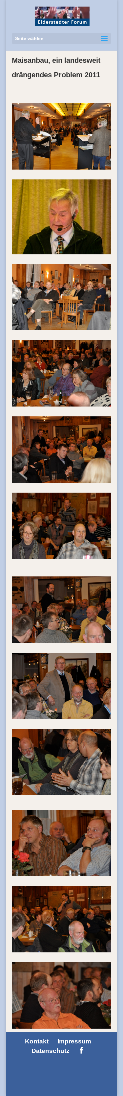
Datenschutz (50, 1050)
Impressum (74, 1041)
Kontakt (37, 1041)
